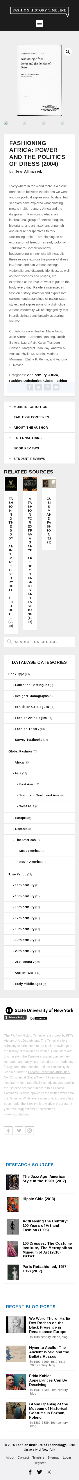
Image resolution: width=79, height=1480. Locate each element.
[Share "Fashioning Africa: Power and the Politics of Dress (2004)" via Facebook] (30, 387)
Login (67, 1457)
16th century (24, 907)
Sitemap (53, 1457)
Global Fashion (55, 381)
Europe (20, 818)
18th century (24, 929)
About (10, 1457)
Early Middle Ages (28, 984)
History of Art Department (21, 1040)
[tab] (39, 407)
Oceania (21, 829)
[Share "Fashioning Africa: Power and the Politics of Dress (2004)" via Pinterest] (47, 387)
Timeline (38, 1457)
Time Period (17, 874)
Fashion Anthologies (25, 381)
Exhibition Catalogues (32, 707)
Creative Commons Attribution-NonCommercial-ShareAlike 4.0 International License (37, 1077)
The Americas (25, 840)
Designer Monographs (32, 696)
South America (30, 861)
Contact (23, 1457)
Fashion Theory (27, 729)
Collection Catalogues (32, 685)
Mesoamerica (29, 850)
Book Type (16, 674)
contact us (21, 1114)
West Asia (26, 806)
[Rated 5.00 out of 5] (30, 484)
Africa (53, 375)
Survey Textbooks (28, 739)
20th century (37, 375)
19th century (24, 940)
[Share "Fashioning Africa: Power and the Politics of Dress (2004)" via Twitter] (38, 387)
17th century (24, 918)
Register (40, 1463)
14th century (24, 885)
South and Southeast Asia (39, 795)
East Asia (26, 784)
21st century (24, 961)
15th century (24, 896)
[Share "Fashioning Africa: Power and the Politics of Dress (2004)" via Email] (56, 387)
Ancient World (25, 973)
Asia (18, 773)
